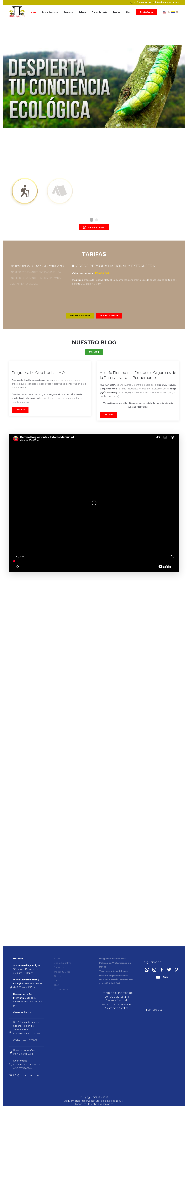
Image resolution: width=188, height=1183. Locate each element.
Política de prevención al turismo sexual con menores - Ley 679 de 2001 (116, 979)
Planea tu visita (99, 12)
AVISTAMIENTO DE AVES (24, 283)
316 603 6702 (145, 2)
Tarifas (116, 12)
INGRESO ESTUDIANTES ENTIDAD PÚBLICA (35, 272)
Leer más (20, 410)
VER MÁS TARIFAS (80, 315)
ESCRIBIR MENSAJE (108, 315)
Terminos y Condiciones (113, 971)
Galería (82, 12)
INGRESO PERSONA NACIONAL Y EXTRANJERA (37, 266)
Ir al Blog (94, 351)
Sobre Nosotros (50, 12)
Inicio (33, 12)
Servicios (68, 12)
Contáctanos (146, 12)
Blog (128, 12)
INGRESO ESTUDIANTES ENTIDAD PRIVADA (35, 278)
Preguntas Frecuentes (112, 958)
